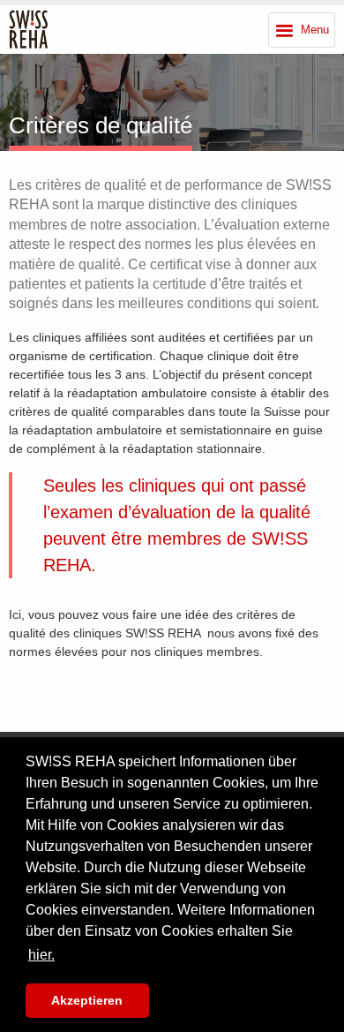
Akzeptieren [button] (87, 1000)
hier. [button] (41, 954)
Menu (315, 29)
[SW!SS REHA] (29, 29)
